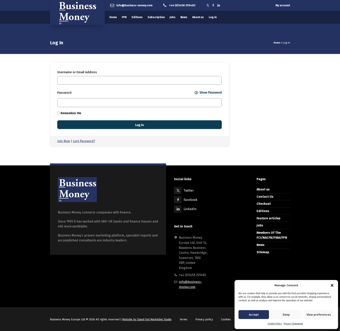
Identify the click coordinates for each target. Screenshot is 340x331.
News (260, 245)
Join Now (63, 141)
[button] (332, 285)
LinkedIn (190, 209)
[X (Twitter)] (208, 5)
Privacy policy (204, 319)
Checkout (264, 204)
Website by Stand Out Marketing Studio (147, 319)
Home (276, 42)
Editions (263, 211)
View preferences (319, 314)
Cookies (226, 319)
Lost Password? (84, 141)
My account (282, 5)
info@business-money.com (134, 5)
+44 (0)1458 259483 (182, 5)
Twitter (189, 190)
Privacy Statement (293, 323)
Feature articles (268, 218)
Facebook (190, 200)
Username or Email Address (77, 72)
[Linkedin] (219, 5)
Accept (254, 314)
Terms (183, 319)
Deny (286, 314)
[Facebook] (213, 5)
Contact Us (265, 196)
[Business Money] (77, 12)
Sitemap (263, 252)
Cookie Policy (275, 323)
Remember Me (70, 113)
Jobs (260, 225)
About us (263, 189)
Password (64, 93)
